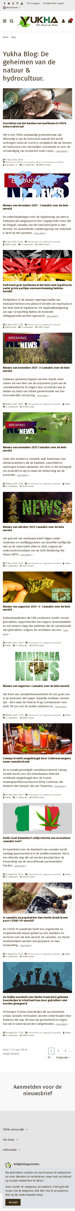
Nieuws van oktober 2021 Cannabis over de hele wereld (33, 528)
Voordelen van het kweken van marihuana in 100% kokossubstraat (34, 125)
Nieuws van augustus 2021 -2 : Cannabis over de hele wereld (36, 608)
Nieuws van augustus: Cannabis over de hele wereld (36, 686)
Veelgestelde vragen (53, 3)
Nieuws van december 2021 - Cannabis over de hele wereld (35, 207)
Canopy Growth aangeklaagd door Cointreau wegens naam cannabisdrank (37, 760)
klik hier (40, 1190)
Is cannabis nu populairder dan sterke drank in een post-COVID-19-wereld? (35, 919)
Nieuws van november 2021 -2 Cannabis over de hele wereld (36, 369)
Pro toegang (33, 3)
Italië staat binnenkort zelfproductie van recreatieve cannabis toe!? (36, 839)
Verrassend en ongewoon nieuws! (44, 242)
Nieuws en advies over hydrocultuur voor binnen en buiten (35, 162)
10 (49, 1057)
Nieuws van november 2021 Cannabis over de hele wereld (34, 449)
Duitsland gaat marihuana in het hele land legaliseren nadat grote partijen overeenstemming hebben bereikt (37, 288)
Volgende (62, 1057)
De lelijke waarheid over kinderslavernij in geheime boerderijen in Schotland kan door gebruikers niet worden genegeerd (35, 1000)
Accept (13, 1202)
